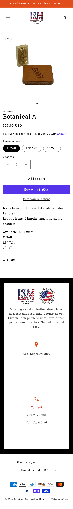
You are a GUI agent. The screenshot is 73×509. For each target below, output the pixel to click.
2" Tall (52, 148)
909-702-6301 (36, 415)
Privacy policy (59, 499)
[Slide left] (28, 104)
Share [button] (11, 259)
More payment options (36, 198)
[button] (8, 17)
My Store (19, 499)
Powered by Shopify (36, 499)
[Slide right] (45, 104)
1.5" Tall (31, 148)
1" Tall (11, 148)
